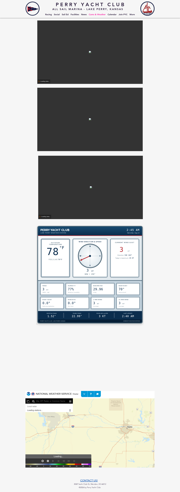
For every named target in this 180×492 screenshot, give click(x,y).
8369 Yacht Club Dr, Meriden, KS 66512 (90, 484)
